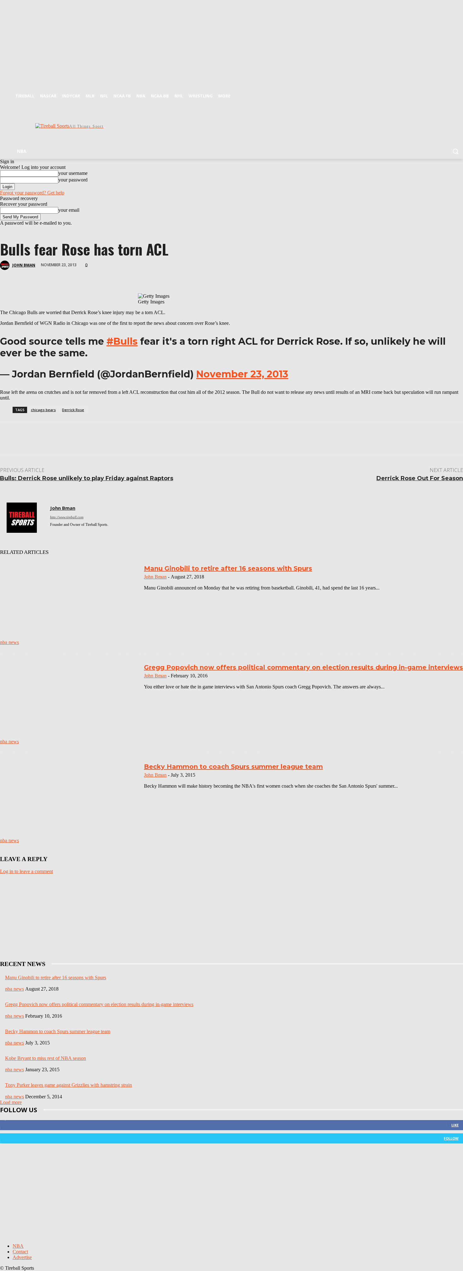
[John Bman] (5, 265)
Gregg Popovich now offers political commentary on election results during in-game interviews (303, 667)
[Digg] (123, 275)
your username (73, 173)
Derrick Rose (73, 409)
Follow (451, 1138)
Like (455, 1125)
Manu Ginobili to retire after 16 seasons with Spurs (228, 568)
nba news (9, 642)
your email (68, 210)
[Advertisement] (253, 125)
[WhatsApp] (78, 275)
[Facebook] (450, 94)
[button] (455, 151)
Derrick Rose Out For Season (419, 478)
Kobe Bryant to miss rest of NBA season (45, 1058)
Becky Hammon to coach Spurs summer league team (233, 766)
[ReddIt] (101, 275)
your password (73, 179)
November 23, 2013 (242, 374)
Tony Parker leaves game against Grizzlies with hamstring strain (68, 1085)
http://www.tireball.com (66, 517)
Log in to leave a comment (26, 871)
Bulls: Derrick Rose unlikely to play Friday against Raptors (86, 478)
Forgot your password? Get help (32, 192)
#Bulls (122, 341)
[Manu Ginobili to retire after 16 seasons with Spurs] (69, 604)
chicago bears (43, 409)
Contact (20, 1251)
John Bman (23, 265)
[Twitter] (459, 94)
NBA (18, 1246)
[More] (146, 275)
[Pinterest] (55, 275)
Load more (11, 1102)
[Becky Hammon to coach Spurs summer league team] (69, 802)
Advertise (22, 1257)
